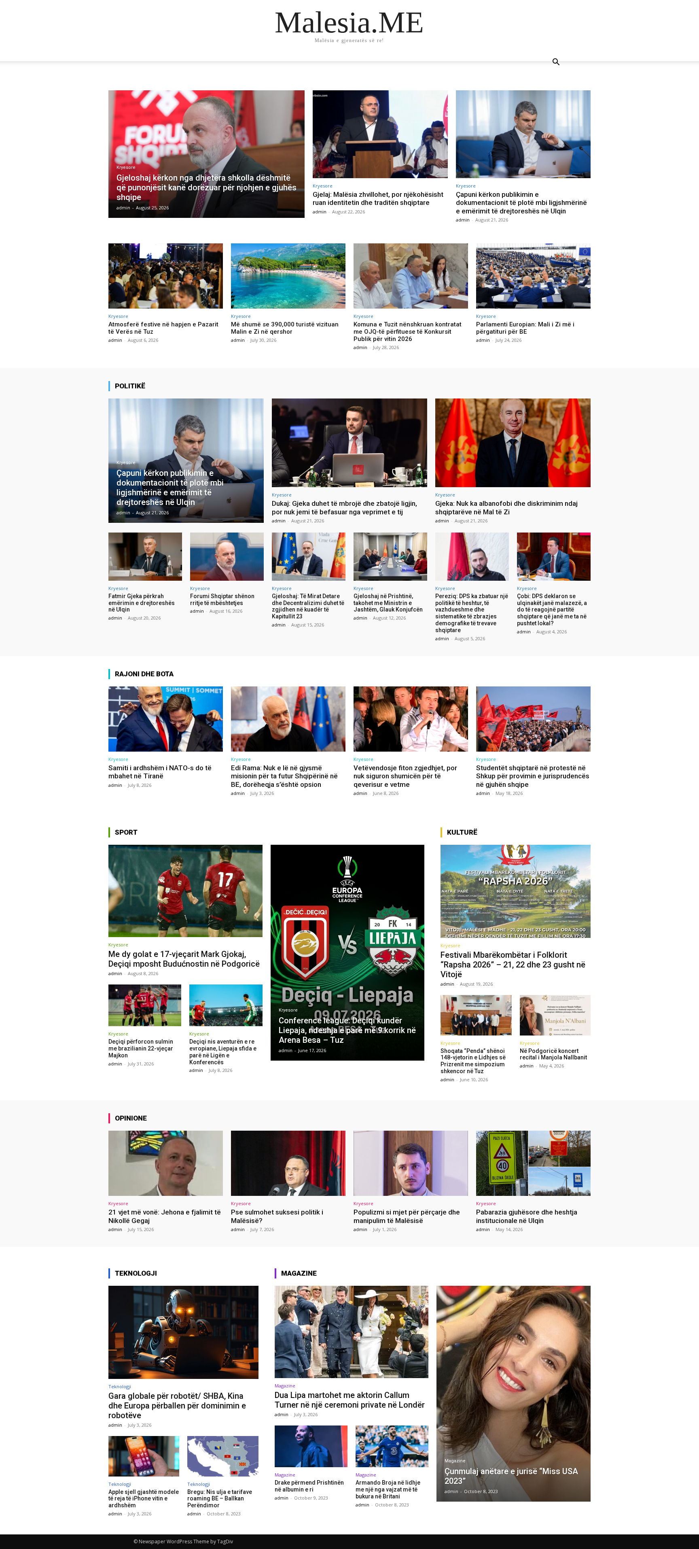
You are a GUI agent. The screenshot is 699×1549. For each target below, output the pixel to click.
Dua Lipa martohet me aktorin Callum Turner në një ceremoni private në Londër (350, 1400)
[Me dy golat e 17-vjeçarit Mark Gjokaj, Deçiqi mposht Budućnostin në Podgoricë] (185, 891)
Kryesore (126, 167)
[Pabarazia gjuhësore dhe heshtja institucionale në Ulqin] (533, 1163)
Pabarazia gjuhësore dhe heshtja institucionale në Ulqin (526, 1216)
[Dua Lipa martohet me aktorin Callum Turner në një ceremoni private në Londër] (352, 1332)
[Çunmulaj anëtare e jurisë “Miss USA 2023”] (513, 1394)
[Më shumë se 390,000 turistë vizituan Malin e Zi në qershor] (288, 276)
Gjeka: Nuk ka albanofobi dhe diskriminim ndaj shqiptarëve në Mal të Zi (506, 507)
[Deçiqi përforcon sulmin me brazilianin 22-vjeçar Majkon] (144, 1005)
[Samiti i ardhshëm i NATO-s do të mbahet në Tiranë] (165, 719)
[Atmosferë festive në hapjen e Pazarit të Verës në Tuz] (165, 276)
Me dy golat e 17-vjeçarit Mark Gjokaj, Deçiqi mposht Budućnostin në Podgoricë (184, 959)
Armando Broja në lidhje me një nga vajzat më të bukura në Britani (388, 1489)
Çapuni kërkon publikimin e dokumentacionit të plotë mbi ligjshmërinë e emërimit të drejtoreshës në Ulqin (521, 202)
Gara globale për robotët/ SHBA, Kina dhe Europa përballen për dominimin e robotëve (177, 1405)
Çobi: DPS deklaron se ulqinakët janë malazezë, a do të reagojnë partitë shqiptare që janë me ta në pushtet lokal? (552, 609)
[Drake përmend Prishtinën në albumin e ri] (311, 1446)
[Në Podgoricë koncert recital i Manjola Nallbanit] (555, 1015)
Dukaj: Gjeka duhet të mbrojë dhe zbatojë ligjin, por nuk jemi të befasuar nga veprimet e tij (344, 507)
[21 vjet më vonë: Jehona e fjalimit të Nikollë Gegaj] (165, 1163)
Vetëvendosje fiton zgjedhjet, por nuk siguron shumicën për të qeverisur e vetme (405, 776)
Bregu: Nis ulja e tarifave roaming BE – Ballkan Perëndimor (219, 1499)
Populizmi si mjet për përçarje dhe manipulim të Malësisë (407, 1216)
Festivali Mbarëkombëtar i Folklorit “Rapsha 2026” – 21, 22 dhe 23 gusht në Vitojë (513, 964)
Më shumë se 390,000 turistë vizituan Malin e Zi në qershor (285, 328)
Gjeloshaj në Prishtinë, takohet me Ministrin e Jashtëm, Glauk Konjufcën (388, 603)
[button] (556, 63)
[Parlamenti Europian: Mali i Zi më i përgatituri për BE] (533, 276)
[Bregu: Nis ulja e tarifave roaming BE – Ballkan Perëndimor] (222, 1456)
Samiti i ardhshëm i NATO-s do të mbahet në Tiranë (160, 772)
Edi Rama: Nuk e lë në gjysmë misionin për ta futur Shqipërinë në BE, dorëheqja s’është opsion (284, 776)
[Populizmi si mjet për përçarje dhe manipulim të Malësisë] (411, 1163)
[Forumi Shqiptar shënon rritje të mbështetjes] (227, 556)
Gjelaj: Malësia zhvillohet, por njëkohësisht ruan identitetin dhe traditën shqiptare (378, 198)
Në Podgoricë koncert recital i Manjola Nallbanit (553, 1054)
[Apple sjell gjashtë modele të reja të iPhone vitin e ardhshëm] (143, 1456)
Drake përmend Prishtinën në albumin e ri (309, 1486)
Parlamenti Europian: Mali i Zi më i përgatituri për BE (525, 328)
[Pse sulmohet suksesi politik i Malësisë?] (288, 1163)
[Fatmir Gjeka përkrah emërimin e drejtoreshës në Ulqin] (145, 556)
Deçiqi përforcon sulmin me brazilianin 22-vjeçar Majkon (140, 1048)
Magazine (285, 1385)
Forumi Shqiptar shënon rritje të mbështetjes (222, 599)
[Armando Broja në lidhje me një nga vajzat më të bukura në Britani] (392, 1446)
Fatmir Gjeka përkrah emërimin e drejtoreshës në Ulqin (141, 603)
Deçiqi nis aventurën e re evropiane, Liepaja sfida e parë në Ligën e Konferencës (222, 1051)
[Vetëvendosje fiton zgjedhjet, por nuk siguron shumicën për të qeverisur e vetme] (411, 719)
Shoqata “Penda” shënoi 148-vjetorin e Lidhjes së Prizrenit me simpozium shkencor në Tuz (473, 1061)
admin (319, 212)
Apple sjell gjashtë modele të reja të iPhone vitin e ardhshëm (143, 1499)
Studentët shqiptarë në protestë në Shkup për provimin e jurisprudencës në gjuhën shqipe (532, 776)
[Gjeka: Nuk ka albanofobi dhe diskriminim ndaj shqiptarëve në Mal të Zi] (513, 442)
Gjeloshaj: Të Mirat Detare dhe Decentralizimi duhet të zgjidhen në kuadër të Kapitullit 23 (308, 606)
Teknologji (119, 1386)
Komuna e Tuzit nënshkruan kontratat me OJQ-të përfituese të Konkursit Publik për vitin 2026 (408, 332)
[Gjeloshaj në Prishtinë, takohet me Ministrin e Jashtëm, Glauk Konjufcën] (390, 556)
